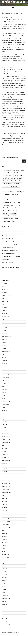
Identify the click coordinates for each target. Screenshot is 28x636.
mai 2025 (4, 304)
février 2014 (5, 583)
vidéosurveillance (7, 221)
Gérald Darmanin (7, 189)
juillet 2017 (4, 463)
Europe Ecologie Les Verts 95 (9, 244)
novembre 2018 (6, 439)
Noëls (19, 202)
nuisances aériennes (8, 205)
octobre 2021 (5, 378)
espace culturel (17, 183)
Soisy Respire (5, 259)
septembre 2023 (6, 336)
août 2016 (4, 495)
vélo (14, 221)
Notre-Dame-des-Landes (9, 202)
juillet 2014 (5, 569)
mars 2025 (5, 310)
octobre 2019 (5, 416)
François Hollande (14, 186)
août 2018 (4, 445)
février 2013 (5, 619)
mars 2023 (4, 342)
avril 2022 (4, 363)
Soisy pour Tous (7, 216)
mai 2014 (4, 574)
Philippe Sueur (6, 208)
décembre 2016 (6, 483)
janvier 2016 (5, 516)
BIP (14, 172)
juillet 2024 (5, 325)
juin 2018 (4, 448)
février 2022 (5, 369)
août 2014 (4, 566)
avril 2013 (4, 613)
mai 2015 (4, 539)
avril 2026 (4, 283)
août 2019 (4, 422)
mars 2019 (4, 430)
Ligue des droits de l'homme (9, 247)
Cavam (19, 172)
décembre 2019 (6, 413)
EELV (11, 181)
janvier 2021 (5, 398)
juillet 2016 (5, 498)
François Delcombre (13, 2)
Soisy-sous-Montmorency (9, 213)
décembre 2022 (6, 348)
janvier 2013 (5, 621)
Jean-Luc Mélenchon (8, 191)
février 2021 (5, 395)
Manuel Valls (15, 194)
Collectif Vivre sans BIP (8, 241)
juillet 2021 (4, 380)
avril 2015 (4, 542)
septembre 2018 (6, 442)
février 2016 (5, 513)
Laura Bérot (18, 191)
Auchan (22, 170)
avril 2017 (4, 472)
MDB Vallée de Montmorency (9, 250)
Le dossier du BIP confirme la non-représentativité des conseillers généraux (13, 71)
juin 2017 (4, 466)
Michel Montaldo (7, 197)
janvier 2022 (5, 372)
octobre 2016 (5, 489)
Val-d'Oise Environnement (8, 262)
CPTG (4, 178)
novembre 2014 (6, 557)
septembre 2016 (6, 492)
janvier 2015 (5, 551)
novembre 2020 (6, 401)
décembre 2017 (6, 457)
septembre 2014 (6, 563)
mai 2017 (4, 469)
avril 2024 (4, 330)
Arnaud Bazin (16, 170)
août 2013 (4, 601)
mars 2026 (5, 286)
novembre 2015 (6, 522)
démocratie (6, 181)
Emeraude (17, 181)
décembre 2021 (6, 375)
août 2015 (4, 530)
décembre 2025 (6, 292)
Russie (9, 210)
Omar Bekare (18, 205)
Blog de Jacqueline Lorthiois (9, 236)
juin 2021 (4, 383)
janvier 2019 (5, 436)
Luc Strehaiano (6, 194)
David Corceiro (11, 178)
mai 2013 (4, 610)
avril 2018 (4, 451)
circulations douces (7, 175)
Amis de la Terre (7, 170)
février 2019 (5, 433)
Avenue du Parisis (7, 172)
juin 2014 (4, 572)
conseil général (18, 175)
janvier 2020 (5, 410)
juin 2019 (4, 427)
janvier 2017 (5, 480)
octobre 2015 (5, 524)
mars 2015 (4, 545)
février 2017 (5, 477)
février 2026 (5, 289)
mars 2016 (4, 510)
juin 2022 (4, 357)
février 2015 (5, 548)
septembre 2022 (6, 351)
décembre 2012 (6, 624)
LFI (23, 191)
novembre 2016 (6, 486)
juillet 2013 (4, 604)
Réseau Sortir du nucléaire (8, 253)
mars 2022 (4, 366)
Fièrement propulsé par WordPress (10, 632)
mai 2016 (4, 504)
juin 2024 (4, 328)
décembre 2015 (6, 519)
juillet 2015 (5, 533)
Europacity (5, 186)
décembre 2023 (6, 333)
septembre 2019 (6, 419)
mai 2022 (4, 360)
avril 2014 (4, 577)
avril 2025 (4, 307)
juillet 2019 (5, 425)
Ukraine (17, 218)
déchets (19, 178)
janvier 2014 (5, 586)
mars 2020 (5, 407)
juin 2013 (4, 607)
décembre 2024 (6, 316)
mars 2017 (4, 474)
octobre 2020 (5, 404)
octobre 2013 (5, 595)
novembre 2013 (6, 592)
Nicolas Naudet (7, 199)
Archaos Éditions (6, 233)
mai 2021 (4, 386)
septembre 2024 (6, 319)
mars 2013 (4, 616)
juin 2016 (4, 501)
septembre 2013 (6, 598)
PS (20, 208)
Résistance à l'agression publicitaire (11, 256)
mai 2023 (4, 339)
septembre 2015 (6, 527)
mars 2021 (4, 392)
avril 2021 (4, 389)
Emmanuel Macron (7, 183)
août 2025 (4, 298)
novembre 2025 (6, 295)
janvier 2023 (5, 345)
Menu (14, 7)
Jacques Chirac (16, 189)
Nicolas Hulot (16, 197)
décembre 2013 (6, 589)
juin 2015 (4, 536)
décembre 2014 (6, 554)
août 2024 (4, 322)
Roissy (4, 210)
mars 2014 (4, 580)
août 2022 (4, 354)
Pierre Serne (15, 208)
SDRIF (15, 210)
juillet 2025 (5, 301)
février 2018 (5, 454)
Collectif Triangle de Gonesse (9, 239)
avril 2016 (4, 507)
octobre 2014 (5, 560)
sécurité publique (16, 216)
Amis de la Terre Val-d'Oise (8, 230)
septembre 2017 (6, 460)
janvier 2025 (5, 313)
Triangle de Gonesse (8, 218)
